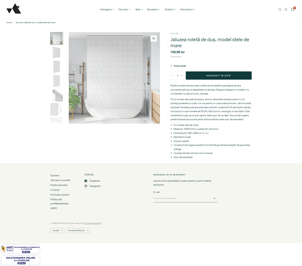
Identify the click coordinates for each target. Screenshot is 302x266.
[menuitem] (107, 9)
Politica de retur (59, 185)
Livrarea (54, 189)
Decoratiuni (186, 9)
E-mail (156, 192)
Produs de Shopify (93, 223)
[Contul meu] (286, 9)
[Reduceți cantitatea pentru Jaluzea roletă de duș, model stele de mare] (173, 75)
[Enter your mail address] (214, 198)
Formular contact (59, 194)
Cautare (54, 175)
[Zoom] (154, 38)
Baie (138, 9)
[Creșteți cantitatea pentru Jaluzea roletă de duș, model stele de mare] (181, 75)
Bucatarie (152, 9)
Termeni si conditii (60, 180)
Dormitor (123, 9)
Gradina (169, 9)
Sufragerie (106, 9)
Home (9, 22)
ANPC (53, 208)
